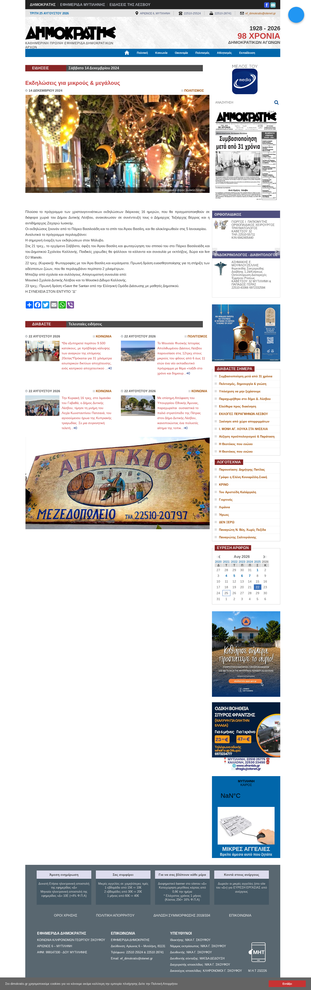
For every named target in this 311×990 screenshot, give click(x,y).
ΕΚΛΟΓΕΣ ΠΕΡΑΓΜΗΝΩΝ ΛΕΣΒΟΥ (243, 414)
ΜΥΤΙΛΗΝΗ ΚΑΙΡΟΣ (246, 792)
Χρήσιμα (118, 60)
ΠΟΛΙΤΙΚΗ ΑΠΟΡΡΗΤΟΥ (115, 915)
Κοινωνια (104, 336)
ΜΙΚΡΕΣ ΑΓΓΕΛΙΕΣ (246, 851)
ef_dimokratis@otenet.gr (260, 13)
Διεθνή (135, 60)
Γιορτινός (226, 499)
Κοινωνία (161, 52)
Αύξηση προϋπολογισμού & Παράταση (247, 436)
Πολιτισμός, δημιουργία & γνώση (242, 384)
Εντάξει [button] (287, 983)
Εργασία (61, 60)
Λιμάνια (224, 507)
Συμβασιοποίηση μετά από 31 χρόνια (245, 376)
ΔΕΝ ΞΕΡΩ (226, 522)
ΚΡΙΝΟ (223, 484)
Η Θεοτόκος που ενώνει (236, 444)
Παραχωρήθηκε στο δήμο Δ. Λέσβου (245, 399)
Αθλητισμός (224, 52)
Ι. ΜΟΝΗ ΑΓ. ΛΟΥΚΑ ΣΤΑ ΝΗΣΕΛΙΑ (243, 429)
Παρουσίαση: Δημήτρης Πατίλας (242, 469)
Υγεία (101, 60)
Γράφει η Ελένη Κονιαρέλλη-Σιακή (243, 477)
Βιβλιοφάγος (82, 60)
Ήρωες (224, 514)
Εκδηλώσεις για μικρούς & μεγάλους (72, 83)
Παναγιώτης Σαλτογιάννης (237, 537)
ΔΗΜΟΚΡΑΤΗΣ (43, 5)
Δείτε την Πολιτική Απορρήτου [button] (158, 983)
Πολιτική (142, 52)
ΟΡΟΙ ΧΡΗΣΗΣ (65, 915)
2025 (257, 561)
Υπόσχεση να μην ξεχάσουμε (239, 391)
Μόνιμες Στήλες (38, 60)
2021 (226, 561)
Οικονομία (181, 52)
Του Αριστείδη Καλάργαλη (237, 492)
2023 (242, 561)
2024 (250, 561)
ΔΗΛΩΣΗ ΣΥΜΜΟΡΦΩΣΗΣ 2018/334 (181, 915)
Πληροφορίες (155, 60)
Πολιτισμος (194, 90)
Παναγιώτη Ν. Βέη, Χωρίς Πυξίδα (242, 529)
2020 (218, 561)
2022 (234, 561)
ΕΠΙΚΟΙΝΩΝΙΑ (240, 915)
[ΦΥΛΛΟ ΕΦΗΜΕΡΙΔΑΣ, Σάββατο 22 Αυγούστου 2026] (246, 206)
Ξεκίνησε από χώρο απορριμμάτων (244, 421)
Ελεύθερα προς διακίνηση (237, 406)
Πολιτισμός (202, 52)
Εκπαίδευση (247, 52)
